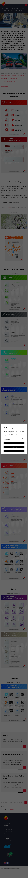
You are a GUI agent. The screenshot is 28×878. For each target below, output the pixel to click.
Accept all (14, 443)
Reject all (14, 447)
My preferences (14, 451)
